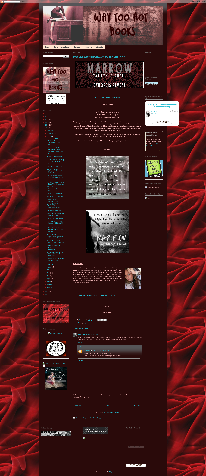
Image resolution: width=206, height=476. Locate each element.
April (49, 279)
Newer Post (78, 405)
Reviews (77, 47)
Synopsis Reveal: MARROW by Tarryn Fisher (55, 259)
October (49, 136)
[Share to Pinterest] (106, 320)
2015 (47, 125)
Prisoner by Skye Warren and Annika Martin (54, 148)
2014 (47, 128)
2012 (47, 294)
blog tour (86, 323)
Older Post (137, 405)
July (48, 270)
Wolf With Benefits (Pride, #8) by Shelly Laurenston (55, 242)
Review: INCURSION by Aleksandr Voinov (54, 200)
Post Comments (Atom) (111, 412)
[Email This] (98, 320)
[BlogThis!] (100, 320)
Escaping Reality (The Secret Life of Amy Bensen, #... (55, 183)
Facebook (82, 295)
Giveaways (88, 47)
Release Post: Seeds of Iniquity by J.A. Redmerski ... (53, 247)
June (48, 273)
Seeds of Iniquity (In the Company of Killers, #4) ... (55, 223)
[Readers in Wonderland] (56, 333)
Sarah (80, 334)
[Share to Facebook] (104, 320)
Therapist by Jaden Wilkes (55, 218)
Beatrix (80, 323)
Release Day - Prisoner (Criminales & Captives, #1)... (55, 189)
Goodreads (112, 295)
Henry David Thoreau (152, 144)
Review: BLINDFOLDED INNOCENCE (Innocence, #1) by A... (55, 206)
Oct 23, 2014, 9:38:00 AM (91, 334)
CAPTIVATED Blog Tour (55, 166)
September (50, 264)
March (49, 281)
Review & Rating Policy (62, 47)
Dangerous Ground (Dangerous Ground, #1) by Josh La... (55, 171)
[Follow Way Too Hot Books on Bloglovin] (151, 84)
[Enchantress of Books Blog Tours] (56, 390)
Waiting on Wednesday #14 (55, 196)
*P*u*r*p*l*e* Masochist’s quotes (153, 133)
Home (47, 47)
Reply (80, 342)
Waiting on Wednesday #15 (55, 157)
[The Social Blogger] (56, 356)
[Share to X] (102, 320)
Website (96, 295)
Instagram (103, 295)
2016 (47, 122)
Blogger (111, 472)
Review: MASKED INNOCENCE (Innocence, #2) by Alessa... (53, 141)
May (48, 276)
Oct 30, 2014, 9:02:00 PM (101, 351)
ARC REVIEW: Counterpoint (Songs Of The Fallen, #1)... (55, 236)
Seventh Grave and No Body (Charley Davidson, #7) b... (55, 161)
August (49, 267)
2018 (47, 116)
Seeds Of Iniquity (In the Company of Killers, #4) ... (55, 177)
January (49, 287)
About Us (99, 47)
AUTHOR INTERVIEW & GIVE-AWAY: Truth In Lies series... (55, 254)
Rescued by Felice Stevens (55, 193)
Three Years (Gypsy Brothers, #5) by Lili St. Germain (55, 229)
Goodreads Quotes (158, 150)
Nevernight (154, 111)
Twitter (89, 295)
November (50, 133)
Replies (82, 347)
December (50, 130)
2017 (47, 119)
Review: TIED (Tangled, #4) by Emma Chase (55, 214)
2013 (47, 291)
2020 (47, 113)
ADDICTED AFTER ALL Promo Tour (55, 153)
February (50, 284)
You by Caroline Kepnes (54, 210)
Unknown (86, 350)
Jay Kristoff (154, 113)
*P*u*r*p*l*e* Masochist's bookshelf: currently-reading (162, 105)
